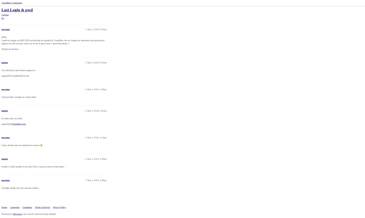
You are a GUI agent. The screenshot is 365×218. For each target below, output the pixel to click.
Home (4, 207)
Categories (15, 207)
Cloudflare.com (19, 124)
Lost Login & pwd (17, 10)
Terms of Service (42, 207)
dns (2, 18)
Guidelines (27, 207)
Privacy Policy (59, 207)
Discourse (17, 214)
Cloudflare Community (11, 3)
